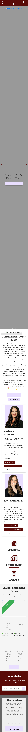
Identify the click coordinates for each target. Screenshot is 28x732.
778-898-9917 (8, 4)
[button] (6, 2)
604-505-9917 (7, 2)
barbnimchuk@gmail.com (14, 466)
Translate (17, 4)
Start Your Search (14, 183)
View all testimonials (14, 728)
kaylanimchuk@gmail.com (14, 529)
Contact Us (14, 399)
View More (14, 667)
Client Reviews (14, 395)
